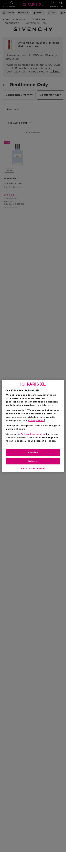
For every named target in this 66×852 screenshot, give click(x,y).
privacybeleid (36, 421)
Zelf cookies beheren (33, 469)
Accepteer (33, 452)
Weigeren (33, 461)
